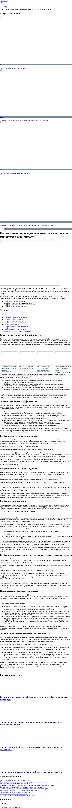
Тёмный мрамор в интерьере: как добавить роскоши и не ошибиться (22, 787)
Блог (1, 64)
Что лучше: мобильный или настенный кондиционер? (17, 795)
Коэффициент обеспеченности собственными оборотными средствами (25, 328)
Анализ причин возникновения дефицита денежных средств (31, 772)
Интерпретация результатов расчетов (15, 329)
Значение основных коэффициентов (15, 319)
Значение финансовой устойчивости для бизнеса (19, 331)
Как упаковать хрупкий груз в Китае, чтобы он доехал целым (19, 790)
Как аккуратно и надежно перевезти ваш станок (15, 173)
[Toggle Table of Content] (1, 314)
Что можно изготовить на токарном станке (13, 794)
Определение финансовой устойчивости (16, 317)
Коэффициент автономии (12, 324)
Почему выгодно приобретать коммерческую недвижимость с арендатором (24, 120)
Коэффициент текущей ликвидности (15, 321)
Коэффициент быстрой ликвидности (15, 322)
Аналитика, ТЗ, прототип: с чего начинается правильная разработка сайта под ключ (27, 225)
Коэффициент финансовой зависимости (16, 326)
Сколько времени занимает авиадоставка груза (15, 68)
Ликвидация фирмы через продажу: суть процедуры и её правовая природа (24, 789)
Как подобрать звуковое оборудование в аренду (15, 792)
